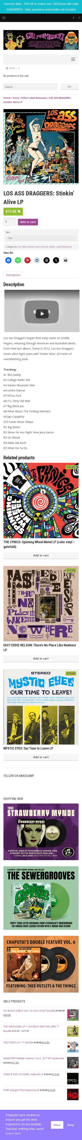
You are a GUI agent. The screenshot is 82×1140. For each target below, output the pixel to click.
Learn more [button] (13, 1133)
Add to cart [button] (41, 555)
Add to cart (28, 222)
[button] (74, 114)
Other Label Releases (34, 97)
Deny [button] (70, 1124)
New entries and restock (35, 246)
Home (6, 97)
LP (19, 246)
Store (16, 97)
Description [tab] (13, 275)
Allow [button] (57, 1124)
